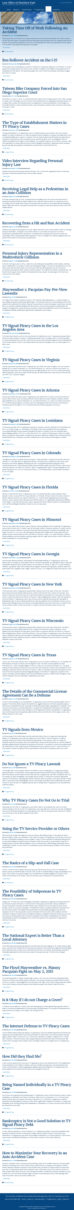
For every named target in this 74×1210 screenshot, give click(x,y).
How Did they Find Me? (22, 1056)
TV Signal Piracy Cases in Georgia (30, 554)
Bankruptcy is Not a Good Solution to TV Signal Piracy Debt (36, 1123)
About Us (16, 10)
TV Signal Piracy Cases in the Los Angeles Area (30, 327)
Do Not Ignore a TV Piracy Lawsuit (31, 764)
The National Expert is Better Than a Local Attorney (33, 937)
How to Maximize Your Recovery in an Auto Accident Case (34, 1155)
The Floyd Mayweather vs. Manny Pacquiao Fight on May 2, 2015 (31, 969)
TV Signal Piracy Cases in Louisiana (32, 420)
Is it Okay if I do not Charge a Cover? (32, 1000)
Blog (48, 10)
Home (9, 10)
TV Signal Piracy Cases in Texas (29, 655)
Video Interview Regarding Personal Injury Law (32, 163)
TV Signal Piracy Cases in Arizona (30, 390)
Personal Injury (26, 10)
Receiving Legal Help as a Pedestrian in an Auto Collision (35, 191)
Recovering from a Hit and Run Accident (36, 223)
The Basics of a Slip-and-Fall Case (30, 863)
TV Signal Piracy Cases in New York (32, 584)
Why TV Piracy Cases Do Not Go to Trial (35, 800)
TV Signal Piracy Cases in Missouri (31, 520)
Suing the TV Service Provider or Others (35, 829)
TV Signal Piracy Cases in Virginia (31, 360)
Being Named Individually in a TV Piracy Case (36, 1086)
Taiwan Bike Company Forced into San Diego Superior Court (34, 90)
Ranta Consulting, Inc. (41, 1208)
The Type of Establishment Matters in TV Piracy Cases (34, 124)
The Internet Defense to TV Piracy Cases (36, 1026)
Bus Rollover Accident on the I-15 (29, 60)
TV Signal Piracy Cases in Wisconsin (33, 621)
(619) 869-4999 (68, 2)
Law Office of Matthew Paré (18, 3)
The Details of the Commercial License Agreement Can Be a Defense (34, 693)
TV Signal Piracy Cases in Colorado (31, 453)
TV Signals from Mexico (22, 730)
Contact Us (56, 10)
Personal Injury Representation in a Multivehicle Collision (32, 255)
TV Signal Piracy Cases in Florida (30, 487)
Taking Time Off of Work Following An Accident (35, 30)
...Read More (6, 47)
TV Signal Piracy (39, 10)
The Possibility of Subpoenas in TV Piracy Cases (31, 893)
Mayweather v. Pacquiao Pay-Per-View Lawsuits (34, 291)
